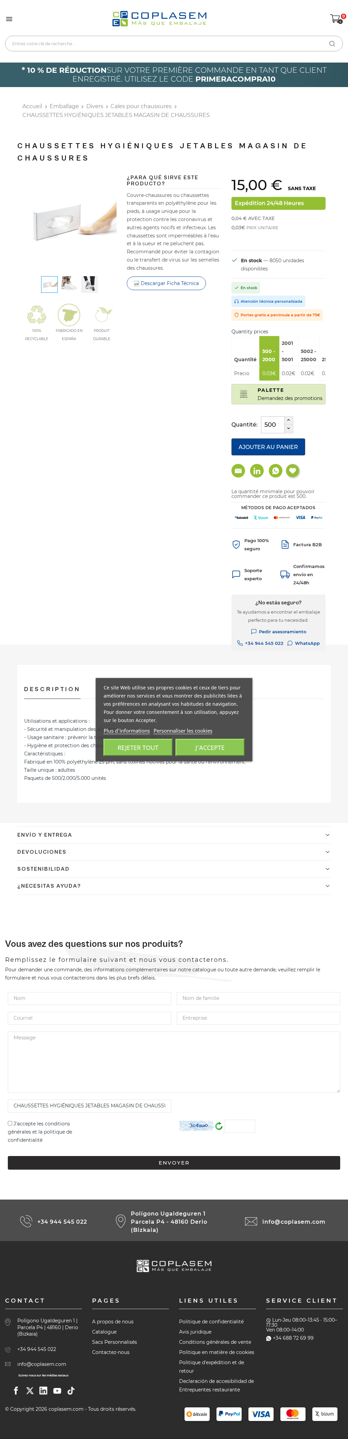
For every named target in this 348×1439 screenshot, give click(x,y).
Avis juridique (195, 1332)
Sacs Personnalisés (114, 1342)
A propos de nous (113, 1322)
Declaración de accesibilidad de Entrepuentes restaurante (216, 1385)
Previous (17, 223)
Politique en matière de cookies (216, 1352)
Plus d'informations (127, 730)
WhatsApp (307, 643)
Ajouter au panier (268, 447)
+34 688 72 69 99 (293, 1338)
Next (121, 223)
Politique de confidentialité (211, 1322)
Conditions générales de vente (215, 1342)
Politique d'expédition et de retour (211, 1366)
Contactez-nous (110, 1352)
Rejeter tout (138, 747)
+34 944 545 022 (264, 643)
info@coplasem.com (294, 1222)
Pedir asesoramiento (282, 631)
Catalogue (104, 1332)
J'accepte (210, 747)
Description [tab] (52, 689)
